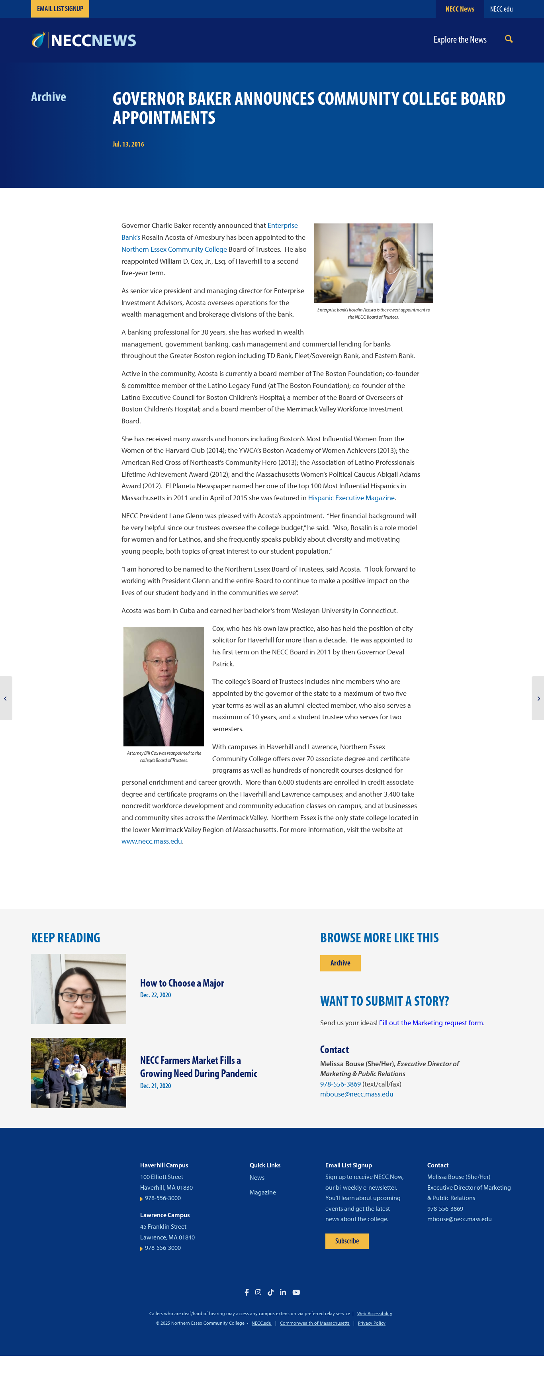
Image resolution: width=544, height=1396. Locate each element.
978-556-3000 (163, 1198)
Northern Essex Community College (174, 249)
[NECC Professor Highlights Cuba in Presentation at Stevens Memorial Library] (6, 698)
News (257, 1177)
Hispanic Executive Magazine (351, 497)
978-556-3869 (340, 1084)
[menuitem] (509, 40)
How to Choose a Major (182, 982)
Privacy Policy (371, 1323)
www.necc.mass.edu (151, 841)
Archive (340, 962)
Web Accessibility (374, 1313)
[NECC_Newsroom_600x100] (83, 40)
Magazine (263, 1192)
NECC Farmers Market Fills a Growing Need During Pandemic (198, 1066)
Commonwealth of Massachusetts (315, 1323)
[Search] (509, 40)
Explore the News (460, 39)
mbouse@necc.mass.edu (356, 1094)
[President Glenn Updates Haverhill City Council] (538, 698)
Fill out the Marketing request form (431, 1022)
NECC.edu (501, 9)
